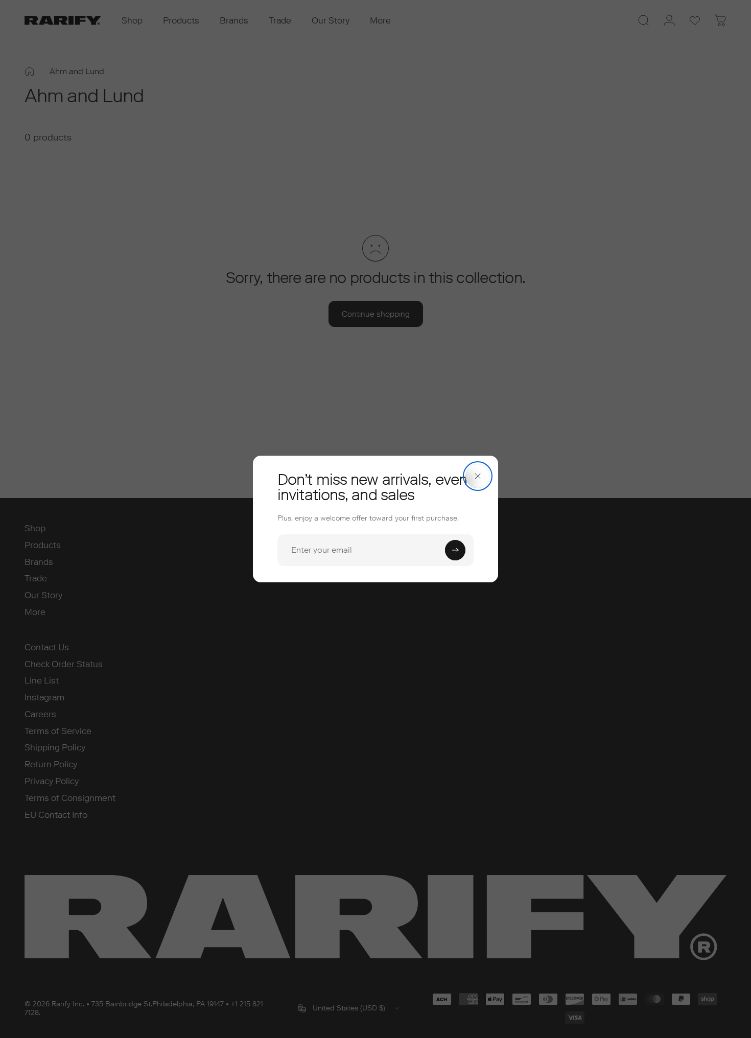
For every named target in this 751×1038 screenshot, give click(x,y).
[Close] (477, 476)
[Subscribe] (455, 550)
